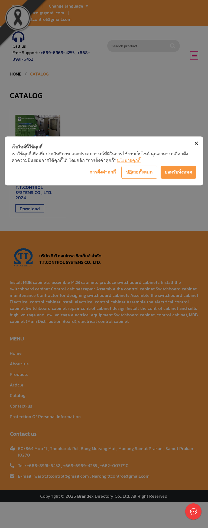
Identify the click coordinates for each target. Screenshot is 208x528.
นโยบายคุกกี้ (129, 160)
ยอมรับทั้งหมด (178, 172)
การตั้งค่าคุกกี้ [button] (103, 172)
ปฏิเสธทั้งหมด (139, 172)
